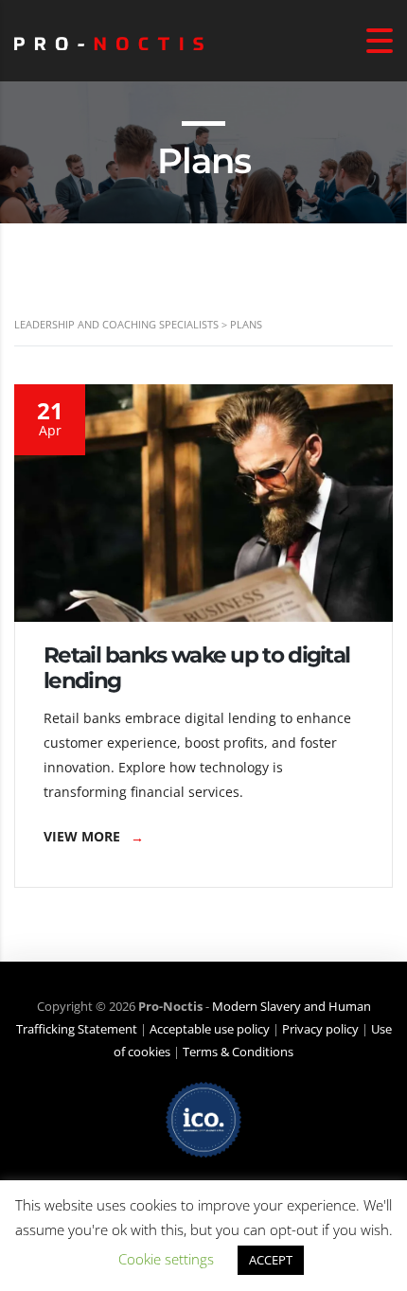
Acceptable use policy (210, 1028)
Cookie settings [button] (166, 1258)
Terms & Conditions (238, 1051)
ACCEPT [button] (270, 1259)
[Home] (109, 40)
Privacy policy (320, 1028)
